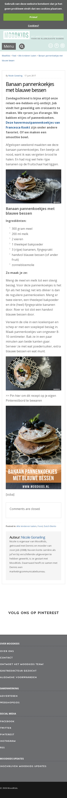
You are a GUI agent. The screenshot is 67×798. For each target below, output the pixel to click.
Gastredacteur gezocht (18, 671)
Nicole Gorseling (15, 75)
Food (40, 526)
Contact (6, 658)
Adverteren (9, 696)
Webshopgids (10, 703)
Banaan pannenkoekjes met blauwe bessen (30, 87)
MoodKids (6, 55)
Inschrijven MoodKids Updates (23, 766)
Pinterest (7, 735)
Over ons (7, 651)
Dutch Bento (50, 526)
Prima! (33, 17)
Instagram (8, 741)
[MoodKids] (33, 38)
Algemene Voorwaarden (18, 677)
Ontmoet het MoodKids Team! (22, 664)
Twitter (5, 728)
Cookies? (33, 25)
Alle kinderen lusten (26, 526)
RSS (2, 748)
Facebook (7, 721)
